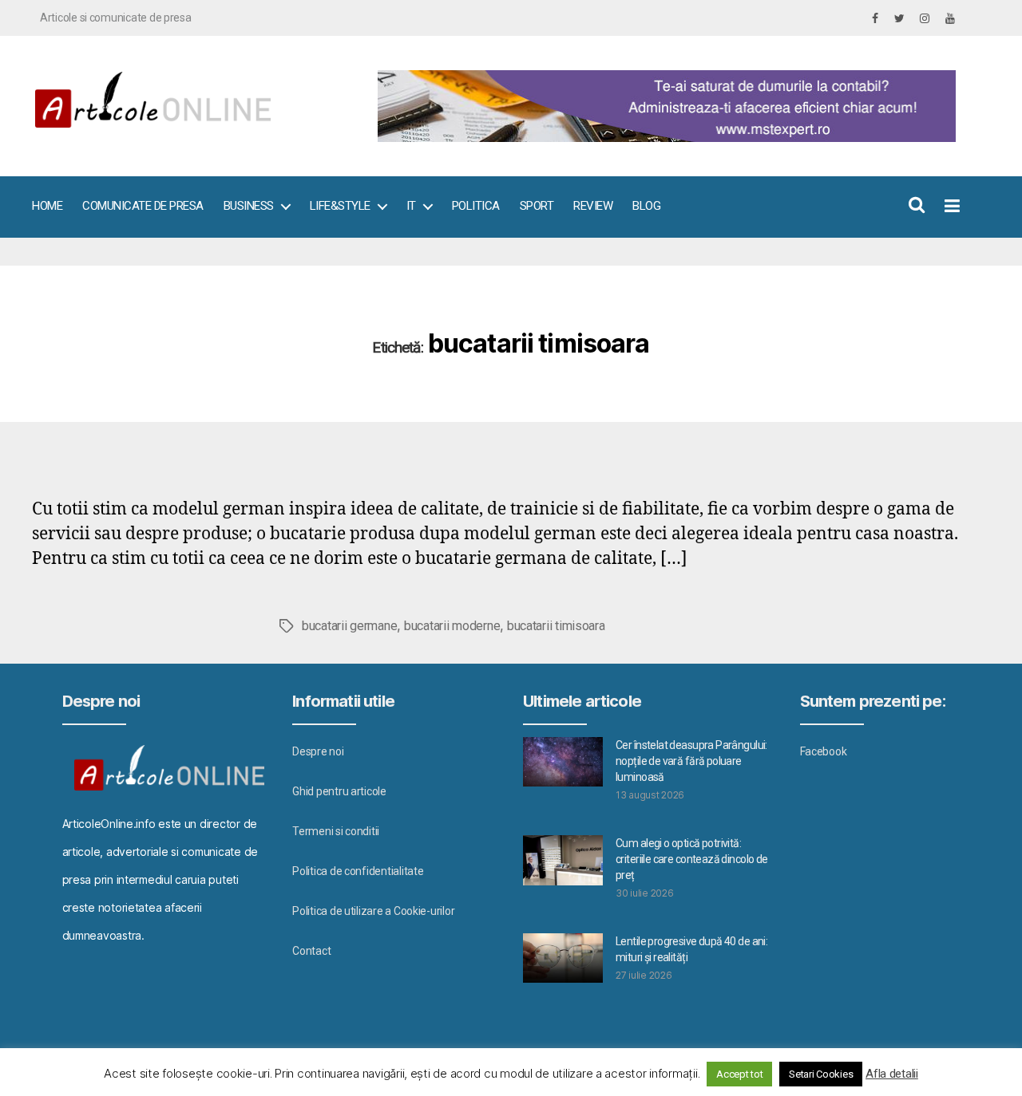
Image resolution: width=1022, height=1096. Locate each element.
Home (47, 206)
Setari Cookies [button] (821, 1074)
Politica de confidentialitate (357, 871)
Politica (476, 206)
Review (592, 206)
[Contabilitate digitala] (663, 106)
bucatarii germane (349, 625)
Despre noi (317, 751)
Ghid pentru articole (339, 791)
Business (249, 206)
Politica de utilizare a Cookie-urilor (373, 911)
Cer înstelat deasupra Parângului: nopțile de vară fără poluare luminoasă (691, 761)
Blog (646, 206)
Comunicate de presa (143, 206)
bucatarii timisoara (556, 625)
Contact (311, 950)
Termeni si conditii (335, 831)
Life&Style (340, 206)
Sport (537, 206)
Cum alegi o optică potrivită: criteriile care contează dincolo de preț (692, 859)
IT (411, 206)
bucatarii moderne (452, 625)
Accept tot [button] (739, 1074)
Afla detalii (892, 1073)
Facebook (823, 751)
